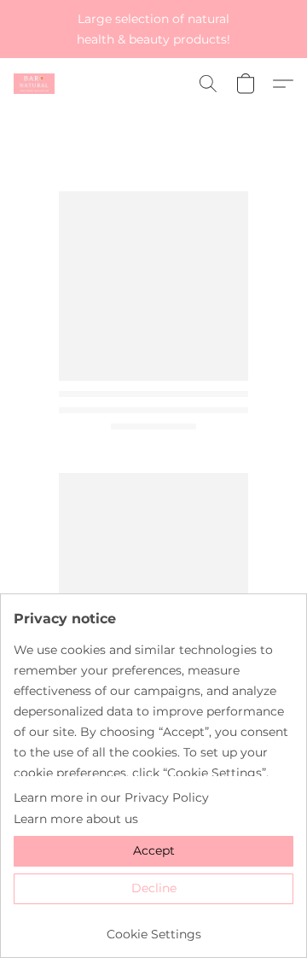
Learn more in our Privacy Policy (111, 797)
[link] (153, 927)
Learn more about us (76, 819)
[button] (35, 83)
